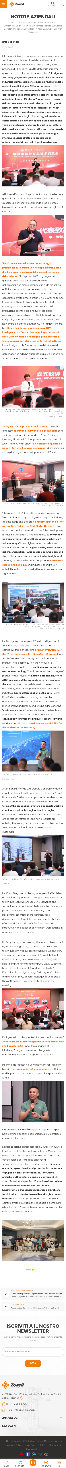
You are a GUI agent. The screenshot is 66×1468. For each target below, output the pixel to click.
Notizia (21, 23)
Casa (12, 23)
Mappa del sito (33, 1449)
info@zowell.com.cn (25, 1410)
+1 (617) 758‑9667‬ (19, 1404)
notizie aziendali (36, 23)
